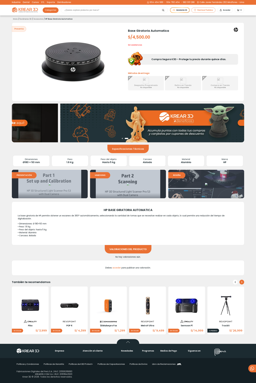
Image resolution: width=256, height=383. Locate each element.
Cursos (35, 2)
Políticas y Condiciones (28, 364)
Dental (26, 2)
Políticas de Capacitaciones (111, 364)
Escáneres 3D (26, 19)
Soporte (51, 2)
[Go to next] (241, 282)
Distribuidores (64, 2)
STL (42, 2)
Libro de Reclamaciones (164, 364)
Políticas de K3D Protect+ (81, 364)
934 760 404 (173, 2)
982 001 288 (188, 2)
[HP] (235, 29)
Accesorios (38, 19)
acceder (116, 267)
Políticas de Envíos (138, 364)
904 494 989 (156, 2)
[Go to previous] (235, 282)
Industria (16, 2)
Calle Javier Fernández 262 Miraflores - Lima (222, 2)
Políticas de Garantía (54, 364)
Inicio (15, 19)
